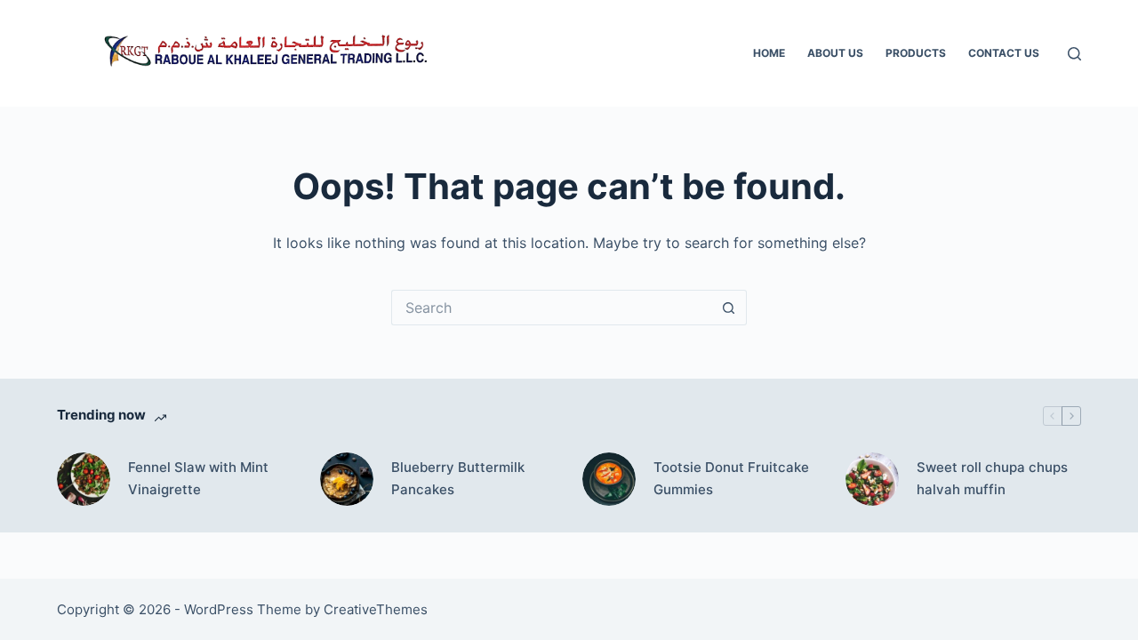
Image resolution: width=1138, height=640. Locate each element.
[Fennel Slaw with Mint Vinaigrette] (83, 479)
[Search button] (729, 307)
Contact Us (1003, 53)
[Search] (1074, 53)
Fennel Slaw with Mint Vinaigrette (198, 478)
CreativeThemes (376, 609)
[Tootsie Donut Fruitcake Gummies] (609, 479)
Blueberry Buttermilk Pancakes (458, 478)
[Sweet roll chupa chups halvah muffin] (872, 479)
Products (916, 53)
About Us (835, 53)
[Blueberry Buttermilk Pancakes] (346, 479)
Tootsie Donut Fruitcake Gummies (731, 478)
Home (769, 53)
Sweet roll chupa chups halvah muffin (992, 478)
